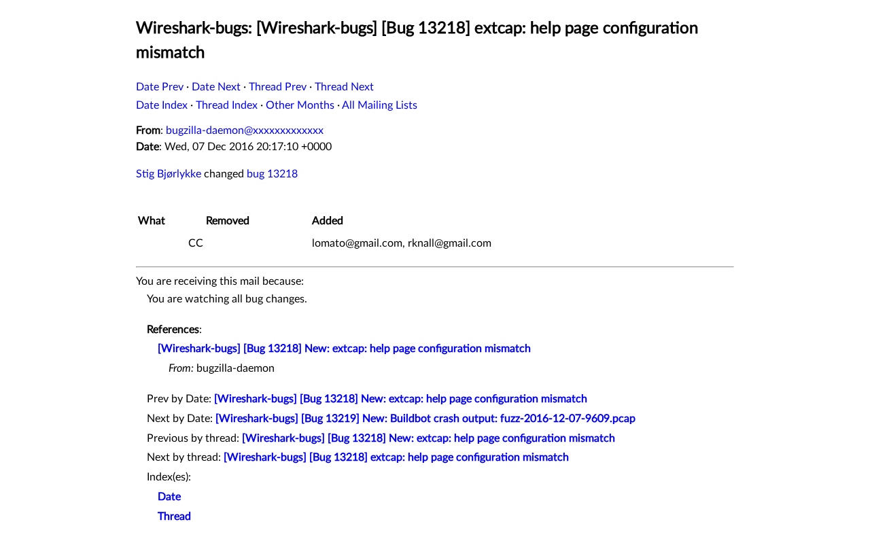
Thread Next (344, 87)
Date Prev (160, 87)
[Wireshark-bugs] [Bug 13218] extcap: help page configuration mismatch (396, 457)
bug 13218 (272, 174)
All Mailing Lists (379, 105)
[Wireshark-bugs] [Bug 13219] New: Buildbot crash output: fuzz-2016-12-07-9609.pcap (425, 418)
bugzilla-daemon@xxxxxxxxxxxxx (245, 130)
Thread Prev (278, 87)
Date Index (162, 105)
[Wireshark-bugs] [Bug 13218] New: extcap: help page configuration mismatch (344, 348)
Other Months (300, 105)
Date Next (216, 87)
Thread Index (227, 105)
